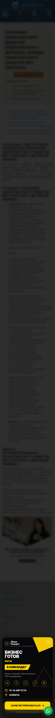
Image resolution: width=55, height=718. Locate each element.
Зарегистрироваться (25, 705)
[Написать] (48, 710)
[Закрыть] (48, 642)
